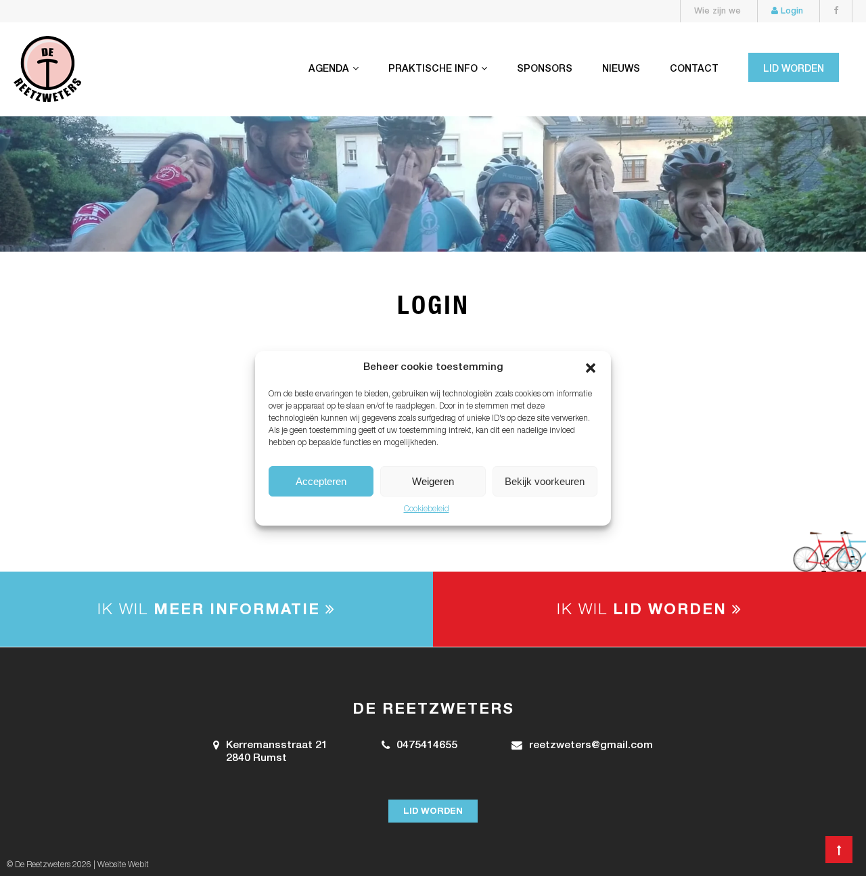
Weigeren (433, 480)
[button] (590, 368)
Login (790, 11)
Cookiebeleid (426, 509)
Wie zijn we (717, 11)
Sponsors (544, 69)
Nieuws (621, 69)
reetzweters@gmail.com (591, 746)
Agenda (329, 69)
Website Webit (123, 865)
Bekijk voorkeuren (545, 480)
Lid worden (793, 69)
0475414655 (426, 746)
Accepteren (321, 480)
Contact (694, 69)
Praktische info (433, 69)
